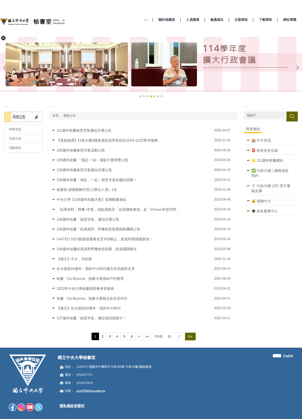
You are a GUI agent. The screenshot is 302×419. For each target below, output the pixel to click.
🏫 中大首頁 (261, 140)
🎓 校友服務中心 (264, 211)
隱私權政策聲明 (72, 406)
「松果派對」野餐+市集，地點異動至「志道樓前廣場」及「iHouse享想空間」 (118, 209)
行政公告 (15, 138)
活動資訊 (15, 148)
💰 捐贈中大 (261, 201)
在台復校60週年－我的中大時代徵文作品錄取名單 (96, 269)
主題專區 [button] (241, 19)
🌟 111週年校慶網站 (267, 160)
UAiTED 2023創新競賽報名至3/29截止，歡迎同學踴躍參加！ (105, 239)
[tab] (140, 96)
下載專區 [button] (265, 19)
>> (147, 336)
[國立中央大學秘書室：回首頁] (33, 22)
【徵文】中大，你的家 (74, 259)
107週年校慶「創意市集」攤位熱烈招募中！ (91, 318)
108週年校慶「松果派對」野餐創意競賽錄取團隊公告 (98, 229)
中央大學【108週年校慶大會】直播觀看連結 (91, 199)
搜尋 (292, 116)
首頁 (55, 115)
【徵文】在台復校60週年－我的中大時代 (89, 308)
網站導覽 (289, 19)
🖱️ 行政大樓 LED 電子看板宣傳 (270, 188)
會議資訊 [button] (217, 19)
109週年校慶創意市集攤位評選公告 (84, 170)
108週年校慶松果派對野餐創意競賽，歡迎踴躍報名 (97, 249)
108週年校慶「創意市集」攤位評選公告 (88, 219)
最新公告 (69, 115)
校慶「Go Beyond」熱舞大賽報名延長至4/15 (92, 298)
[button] (3, 38)
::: (145, 19)
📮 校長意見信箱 (264, 150)
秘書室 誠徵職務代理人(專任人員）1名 (87, 189)
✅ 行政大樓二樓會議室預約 (270, 173)
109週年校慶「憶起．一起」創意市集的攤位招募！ (97, 180)
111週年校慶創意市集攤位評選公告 (84, 130)
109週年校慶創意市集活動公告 (81, 150)
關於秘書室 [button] (167, 19)
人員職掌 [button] (192, 19)
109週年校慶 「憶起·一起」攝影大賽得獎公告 (92, 160)
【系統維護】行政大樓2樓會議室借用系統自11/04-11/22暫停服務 (107, 140)
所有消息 (15, 129)
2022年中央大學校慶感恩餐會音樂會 (85, 288)
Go (190, 336)
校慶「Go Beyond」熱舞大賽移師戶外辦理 (90, 279)
